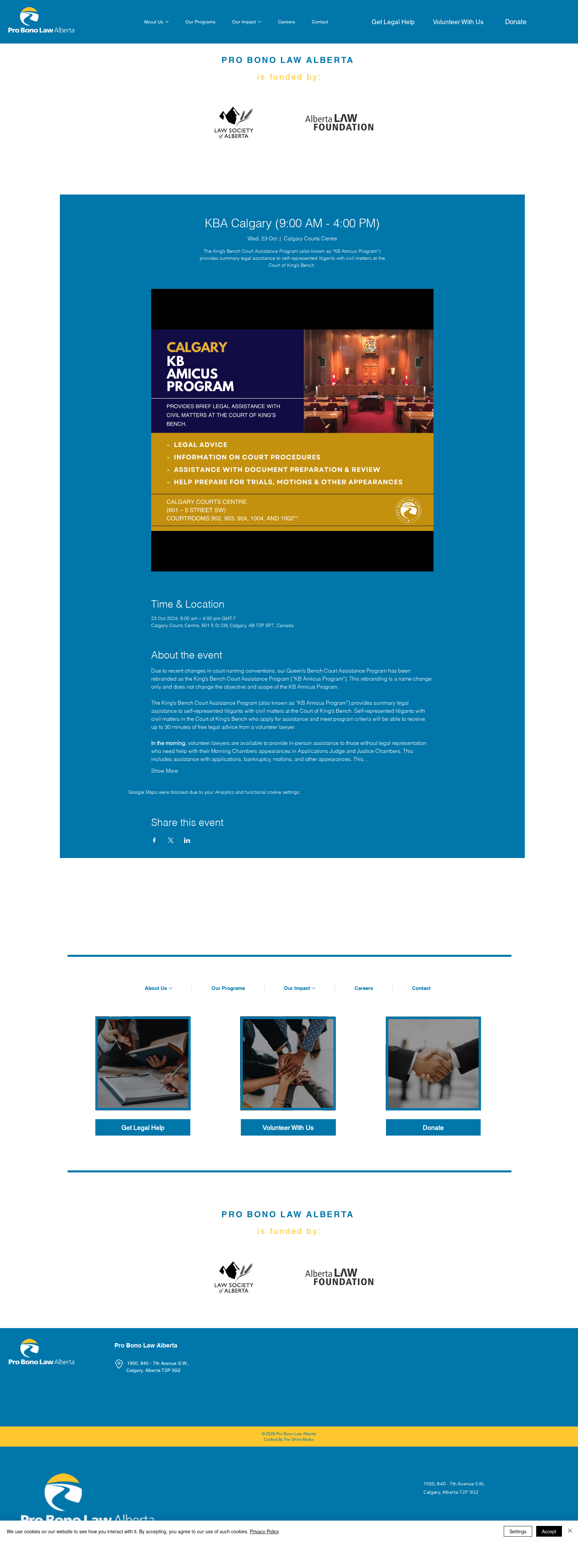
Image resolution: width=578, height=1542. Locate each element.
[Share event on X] (171, 840)
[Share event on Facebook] (154, 840)
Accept (549, 1531)
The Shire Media (299, 1439)
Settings (517, 1531)
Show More (164, 770)
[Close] (570, 1531)
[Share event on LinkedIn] (187, 840)
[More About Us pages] (167, 21)
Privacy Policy (264, 1531)
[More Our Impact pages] (259, 21)
